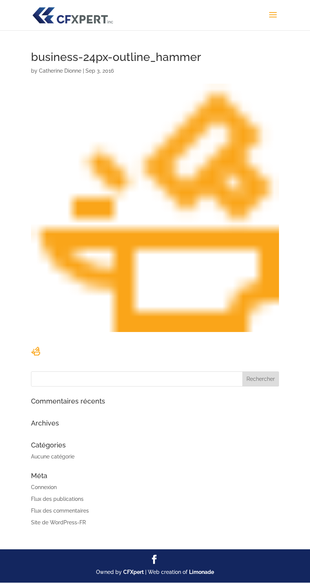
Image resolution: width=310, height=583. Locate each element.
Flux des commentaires (60, 511)
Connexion (44, 487)
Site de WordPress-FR (58, 522)
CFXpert (133, 572)
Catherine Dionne (60, 71)
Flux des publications (57, 499)
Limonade (201, 572)
